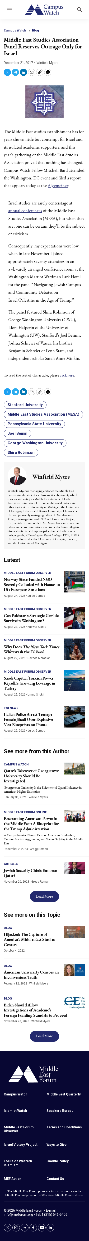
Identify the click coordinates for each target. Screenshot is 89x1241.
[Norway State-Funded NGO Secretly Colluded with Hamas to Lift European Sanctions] (74, 581)
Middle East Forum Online (25, 812)
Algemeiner (58, 185)
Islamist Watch (15, 1111)
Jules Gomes (36, 595)
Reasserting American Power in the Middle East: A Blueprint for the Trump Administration (31, 823)
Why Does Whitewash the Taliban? (31, 649)
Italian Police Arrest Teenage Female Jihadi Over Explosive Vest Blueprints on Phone (28, 719)
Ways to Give (56, 1145)
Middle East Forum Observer (27, 573)
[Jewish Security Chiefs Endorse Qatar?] (74, 868)
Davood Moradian (39, 658)
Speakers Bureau (60, 1111)
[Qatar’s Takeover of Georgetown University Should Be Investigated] (74, 769)
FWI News (11, 708)
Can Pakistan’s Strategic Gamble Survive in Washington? (31, 618)
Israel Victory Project (20, 1145)
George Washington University (35, 443)
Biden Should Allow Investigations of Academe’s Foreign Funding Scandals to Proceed (35, 1010)
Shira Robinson (21, 452)
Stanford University (25, 405)
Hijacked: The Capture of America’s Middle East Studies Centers (29, 939)
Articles (11, 864)
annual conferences (25, 210)
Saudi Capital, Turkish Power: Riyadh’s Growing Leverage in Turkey (29, 683)
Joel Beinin (17, 433)
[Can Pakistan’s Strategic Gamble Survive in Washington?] (74, 618)
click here (67, 375)
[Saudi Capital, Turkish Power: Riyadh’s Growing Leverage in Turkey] (74, 680)
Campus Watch (15, 30)
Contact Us (55, 1179)
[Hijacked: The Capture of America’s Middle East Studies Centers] (74, 932)
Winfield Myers (47, 63)
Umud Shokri (36, 694)
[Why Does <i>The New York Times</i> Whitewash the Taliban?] (74, 649)
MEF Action (13, 1179)
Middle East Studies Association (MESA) (43, 414)
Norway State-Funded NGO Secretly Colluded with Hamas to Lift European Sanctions (32, 584)
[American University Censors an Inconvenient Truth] (74, 970)
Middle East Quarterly (64, 1094)
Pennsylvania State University (34, 424)
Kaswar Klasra (37, 626)
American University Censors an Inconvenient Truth (31, 974)
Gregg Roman (39, 849)
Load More (44, 896)
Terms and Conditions (64, 1127)
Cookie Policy (58, 1161)
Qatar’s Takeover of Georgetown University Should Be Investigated (31, 776)
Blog (35, 30)
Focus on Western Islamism (18, 1163)
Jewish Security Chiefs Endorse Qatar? (30, 873)
